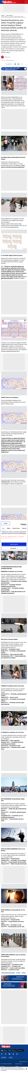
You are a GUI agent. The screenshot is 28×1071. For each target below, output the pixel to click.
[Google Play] (13, 1050)
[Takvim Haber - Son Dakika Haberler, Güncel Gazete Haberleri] (8, 2)
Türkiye (23, 972)
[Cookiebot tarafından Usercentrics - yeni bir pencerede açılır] (20, 524)
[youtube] (9, 1054)
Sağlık (16, 1066)
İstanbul (18, 972)
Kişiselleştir (13, 548)
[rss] (17, 1054)
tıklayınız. (5, 1070)
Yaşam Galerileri (9, 15)
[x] (5, 1054)
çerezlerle (16, 1069)
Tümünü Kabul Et (14, 544)
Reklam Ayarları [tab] (16, 528)
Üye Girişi (4, 1057)
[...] (21, 64)
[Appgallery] (20, 1050)
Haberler (3, 15)
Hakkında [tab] (24, 528)
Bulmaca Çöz (18, 1063)
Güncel (2, 1066)
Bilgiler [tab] (8, 528)
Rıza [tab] (3, 528)
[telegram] (15, 64)
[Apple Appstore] (4, 1050)
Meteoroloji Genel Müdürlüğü (8, 972)
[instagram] (13, 1054)
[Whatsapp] (18, 64)
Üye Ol (10, 1057)
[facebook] (2, 1054)
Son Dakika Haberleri (6, 1063)
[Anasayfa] (26, 2)
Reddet (5, 523)
